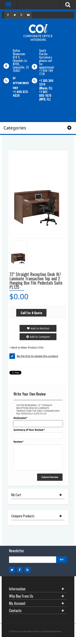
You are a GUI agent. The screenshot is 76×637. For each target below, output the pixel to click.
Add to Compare (40, 336)
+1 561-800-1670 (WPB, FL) (45, 95)
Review (17, 441)
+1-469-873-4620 (21, 94)
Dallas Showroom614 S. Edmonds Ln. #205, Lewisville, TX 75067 (21, 60)
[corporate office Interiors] (38, 32)
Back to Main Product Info (26, 347)
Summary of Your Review (28, 430)
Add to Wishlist (40, 328)
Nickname (19, 418)
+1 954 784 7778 (46, 72)
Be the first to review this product (37, 356)
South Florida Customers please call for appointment (46, 58)
